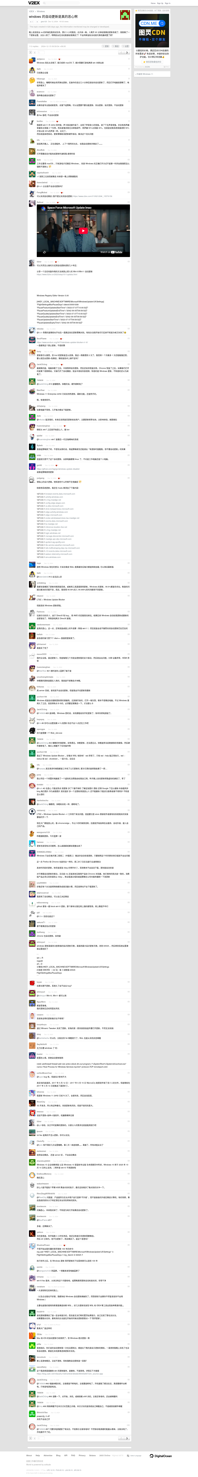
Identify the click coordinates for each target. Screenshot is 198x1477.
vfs (38, 140)
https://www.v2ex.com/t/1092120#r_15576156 (92, 196)
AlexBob (41, 150)
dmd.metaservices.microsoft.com (59, 508)
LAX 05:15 (69, 1470)
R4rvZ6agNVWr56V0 (46, 1193)
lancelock (41, 1357)
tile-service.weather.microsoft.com (59, 545)
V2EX (31, 11)
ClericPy (40, 1141)
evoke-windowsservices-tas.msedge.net (62, 518)
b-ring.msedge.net (53, 499)
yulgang (40, 478)
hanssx (40, 842)
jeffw (39, 1344)
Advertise (48, 1455)
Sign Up (160, 3)
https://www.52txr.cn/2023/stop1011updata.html (57, 274)
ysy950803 (41, 882)
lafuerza (40, 1091)
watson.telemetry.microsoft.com (58, 554)
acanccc (40, 91)
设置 (126, 46)
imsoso (40, 1111)
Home (153, 3)
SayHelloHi (42, 1044)
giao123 (44, 21)
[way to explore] (34, 3)
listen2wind (42, 182)
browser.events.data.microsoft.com (60, 493)
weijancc (41, 59)
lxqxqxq (40, 719)
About (29, 1455)
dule (39, 159)
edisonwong (42, 902)
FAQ (73, 1455)
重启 (116, 46)
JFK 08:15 (77, 1470)
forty (39, 351)
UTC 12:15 (51, 1470)
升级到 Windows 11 (145, 74)
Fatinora (40, 611)
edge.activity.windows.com (56, 512)
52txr (39, 261)
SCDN (147, 67)
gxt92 (39, 465)
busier (40, 1054)
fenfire (40, 121)
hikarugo (41, 78)
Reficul (40, 202)
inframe (40, 1276)
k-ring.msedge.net (53, 530)
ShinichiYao (42, 1412)
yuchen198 (42, 696)
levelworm (41, 1206)
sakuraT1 (41, 922)
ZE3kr (39, 1334)
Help (38, 1455)
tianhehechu (42, 800)
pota (39, 774)
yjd (38, 912)
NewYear (41, 390)
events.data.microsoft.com (56, 521)
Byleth (40, 445)
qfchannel (41, 644)
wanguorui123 (43, 832)
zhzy (39, 1034)
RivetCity (41, 1101)
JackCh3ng (42, 364)
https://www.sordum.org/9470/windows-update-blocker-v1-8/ (62, 342)
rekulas (40, 328)
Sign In (167, 3)
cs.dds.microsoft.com (54, 505)
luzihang (41, 932)
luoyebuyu (42, 1024)
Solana (92, 1455)
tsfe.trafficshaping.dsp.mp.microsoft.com (62, 548)
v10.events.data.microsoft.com (58, 551)
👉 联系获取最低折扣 (152, 61)
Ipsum (39, 1131)
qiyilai (39, 435)
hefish (40, 634)
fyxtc (41, 1145)
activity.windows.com (54, 496)
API (65, 1455)
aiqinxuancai (43, 892)
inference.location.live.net (56, 527)
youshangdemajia (45, 676)
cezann (40, 1014)
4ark (39, 68)
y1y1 (39, 1324)
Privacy (82, 1455)
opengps (41, 729)
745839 (40, 380)
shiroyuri (41, 942)
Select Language (135, 1455)
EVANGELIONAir (44, 851)
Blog (58, 1455)
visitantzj (41, 810)
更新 (106, 46)
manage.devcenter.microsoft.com (59, 536)
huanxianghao (43, 425)
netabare (41, 1286)
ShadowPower (43, 1245)
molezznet (41, 1151)
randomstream (43, 624)
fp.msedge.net (51, 523)
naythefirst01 (43, 172)
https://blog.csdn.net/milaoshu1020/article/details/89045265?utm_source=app (70, 1373)
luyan (39, 982)
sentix (39, 1267)
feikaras (40, 686)
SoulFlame (41, 338)
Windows (41, 11)
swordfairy (41, 1367)
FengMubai (42, 192)
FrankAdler (42, 101)
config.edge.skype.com (55, 503)
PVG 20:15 (60, 1470)
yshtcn (40, 1232)
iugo (39, 563)
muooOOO (41, 654)
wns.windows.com (53, 557)
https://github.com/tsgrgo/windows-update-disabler (58, 469)
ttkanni (40, 595)
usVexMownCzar (44, 1073)
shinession (42, 111)
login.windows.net (52, 533)
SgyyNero (41, 1001)
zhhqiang (41, 406)
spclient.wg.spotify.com (55, 542)
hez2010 (40, 1311)
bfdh (39, 455)
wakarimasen (43, 1183)
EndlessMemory (44, 1173)
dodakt (40, 784)
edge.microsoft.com (53, 514)
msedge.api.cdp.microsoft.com (58, 539)
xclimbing (41, 582)
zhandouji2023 (43, 1161)
